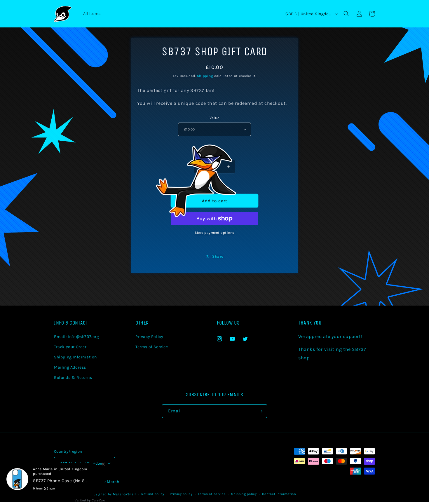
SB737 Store (78, 494)
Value (215, 118)
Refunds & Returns (73, 377)
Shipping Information (75, 357)
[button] (346, 13)
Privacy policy (181, 494)
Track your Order (70, 346)
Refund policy (152, 494)
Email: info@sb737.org (76, 336)
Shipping (205, 76)
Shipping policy (244, 494)
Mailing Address (70, 367)
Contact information (279, 494)
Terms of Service (151, 346)
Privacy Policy (149, 336)
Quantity (214, 155)
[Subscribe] (260, 411)
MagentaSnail (124, 494)
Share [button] (218, 256)
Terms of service (212, 494)
